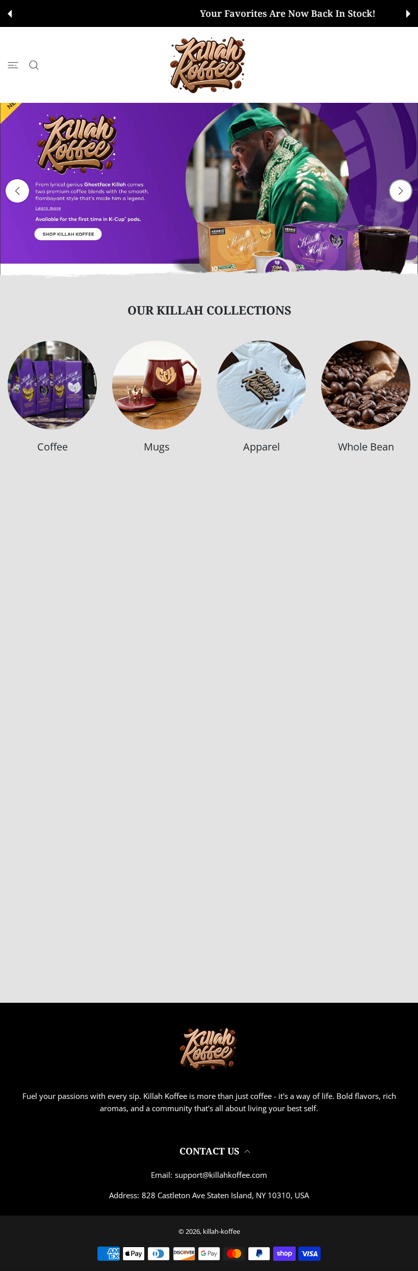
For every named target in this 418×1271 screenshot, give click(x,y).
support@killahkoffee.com (221, 1175)
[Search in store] (33, 65)
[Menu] (13, 65)
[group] (209, 190)
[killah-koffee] (209, 65)
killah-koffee (221, 1231)
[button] (10, 14)
